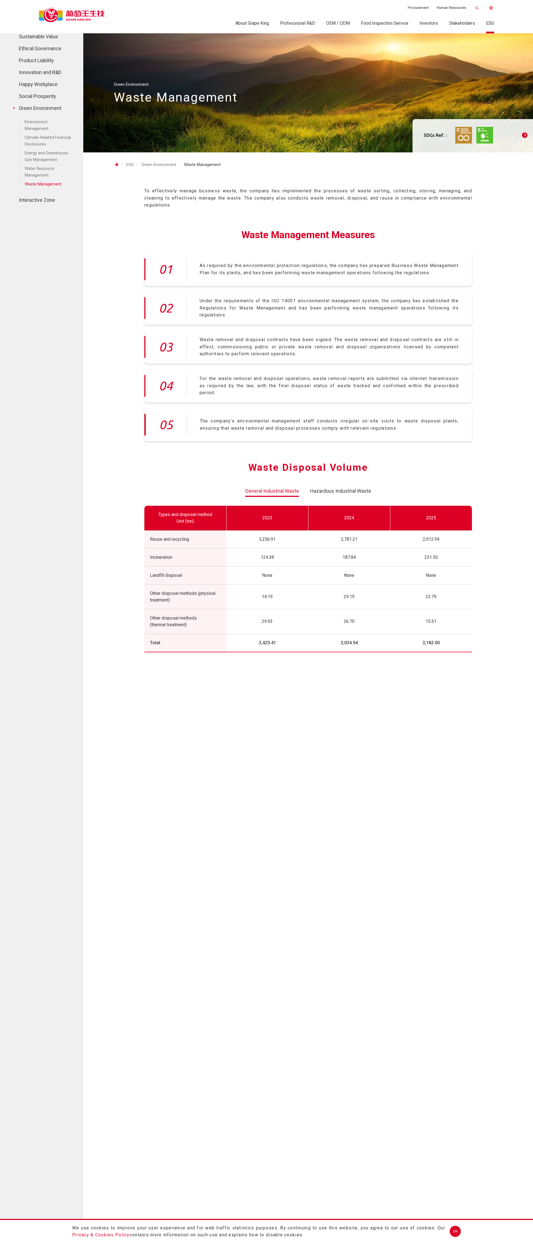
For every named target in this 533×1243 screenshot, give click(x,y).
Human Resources (451, 8)
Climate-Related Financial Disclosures (48, 141)
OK (455, 1231)
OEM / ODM (338, 23)
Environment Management (37, 125)
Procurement (418, 8)
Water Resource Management (39, 172)
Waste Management (43, 184)
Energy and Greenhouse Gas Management (46, 156)
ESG (490, 23)
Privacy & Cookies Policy (101, 1234)
